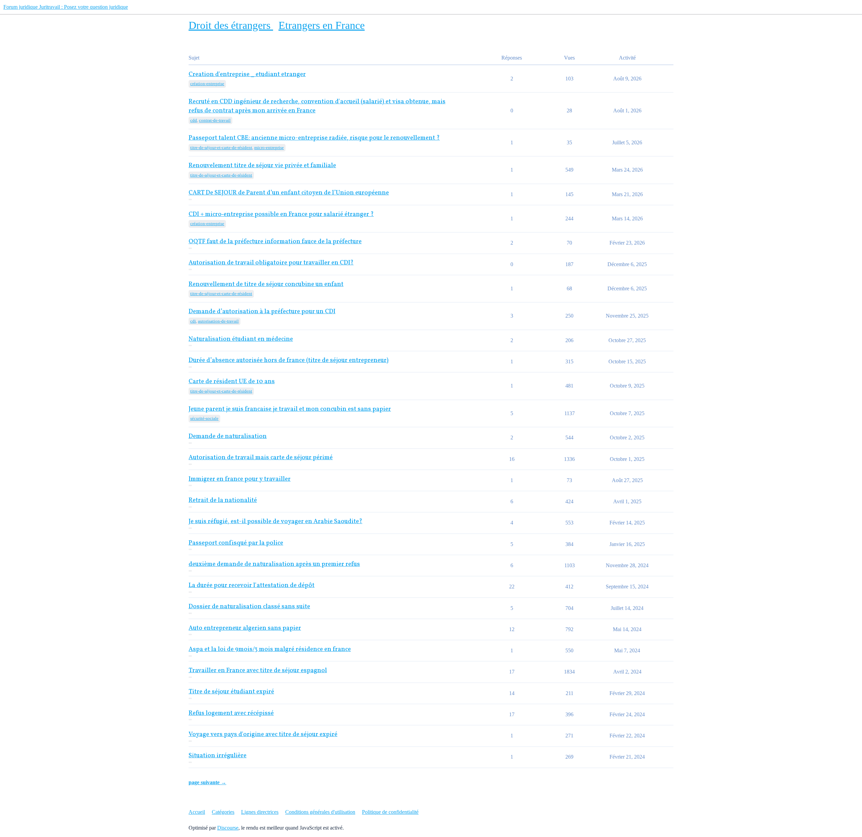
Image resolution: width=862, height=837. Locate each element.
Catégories (223, 812)
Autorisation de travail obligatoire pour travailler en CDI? (271, 263)
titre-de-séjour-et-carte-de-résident (221, 147)
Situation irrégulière (217, 756)
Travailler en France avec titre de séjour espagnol (258, 670)
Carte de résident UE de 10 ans (232, 381)
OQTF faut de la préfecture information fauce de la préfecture (275, 242)
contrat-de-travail (215, 120)
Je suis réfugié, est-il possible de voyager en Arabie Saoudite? (275, 521)
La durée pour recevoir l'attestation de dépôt (251, 585)
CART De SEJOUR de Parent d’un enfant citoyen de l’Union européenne (289, 193)
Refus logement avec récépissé (231, 713)
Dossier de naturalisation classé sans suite (249, 607)
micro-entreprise (269, 147)
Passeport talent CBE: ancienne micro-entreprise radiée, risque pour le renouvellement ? (314, 138)
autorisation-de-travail (218, 321)
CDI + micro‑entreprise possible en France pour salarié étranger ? (281, 214)
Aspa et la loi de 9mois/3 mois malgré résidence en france (270, 649)
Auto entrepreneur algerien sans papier (245, 628)
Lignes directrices (259, 812)
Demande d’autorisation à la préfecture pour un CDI (262, 311)
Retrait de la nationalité (223, 500)
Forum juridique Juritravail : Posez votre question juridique (65, 7)
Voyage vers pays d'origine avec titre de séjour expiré (263, 734)
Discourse (227, 828)
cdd (193, 120)
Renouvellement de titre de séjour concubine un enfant (266, 284)
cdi (193, 321)
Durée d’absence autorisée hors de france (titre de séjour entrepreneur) (289, 360)
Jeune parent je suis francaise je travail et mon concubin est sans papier (290, 409)
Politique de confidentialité (390, 812)
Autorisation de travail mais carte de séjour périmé (261, 457)
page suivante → (207, 782)
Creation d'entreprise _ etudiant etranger (247, 74)
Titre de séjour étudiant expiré (231, 692)
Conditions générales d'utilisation (320, 812)
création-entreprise (207, 83)
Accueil (197, 812)
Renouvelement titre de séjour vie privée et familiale (262, 165)
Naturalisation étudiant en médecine (241, 339)
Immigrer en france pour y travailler (240, 479)
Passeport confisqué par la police (236, 543)
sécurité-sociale (204, 418)
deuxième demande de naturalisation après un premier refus (274, 564)
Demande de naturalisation (228, 436)
